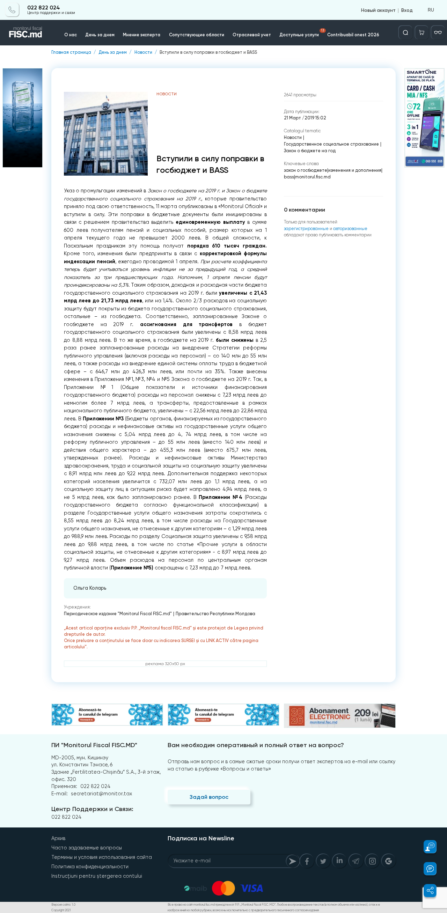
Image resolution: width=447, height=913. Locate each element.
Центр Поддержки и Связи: (92, 809)
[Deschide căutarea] (405, 32)
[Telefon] (12, 9)
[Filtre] (438, 32)
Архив (58, 838)
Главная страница (71, 52)
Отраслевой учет (252, 34)
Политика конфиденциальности (90, 866)
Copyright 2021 (61, 910)
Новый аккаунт (378, 10)
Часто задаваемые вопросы (86, 848)
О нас (70, 34)
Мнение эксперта (141, 34)
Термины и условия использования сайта (101, 857)
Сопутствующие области (196, 34)
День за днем (100, 34)
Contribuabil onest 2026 (353, 34)
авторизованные (350, 228)
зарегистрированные (306, 228)
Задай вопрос (209, 797)
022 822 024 (43, 8)
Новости (143, 52)
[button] (426, 846)
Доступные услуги (301, 33)
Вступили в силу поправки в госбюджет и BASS (208, 52)
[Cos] (421, 32)
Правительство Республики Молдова (215, 613)
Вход (407, 10)
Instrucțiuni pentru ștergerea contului (96, 876)
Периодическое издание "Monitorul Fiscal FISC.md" (118, 613)
